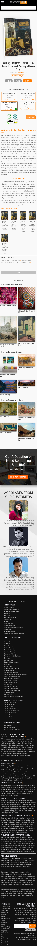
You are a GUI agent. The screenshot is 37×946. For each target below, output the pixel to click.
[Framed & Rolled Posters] (22, 783)
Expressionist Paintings (11, 609)
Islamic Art (5, 260)
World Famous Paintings (11, 668)
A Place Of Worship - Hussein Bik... (26, 344)
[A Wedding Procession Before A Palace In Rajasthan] (26, 409)
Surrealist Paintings (10, 632)
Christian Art (8, 664)
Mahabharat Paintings (11, 672)
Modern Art (7, 619)
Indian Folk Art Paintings (11, 678)
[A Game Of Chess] (8, 408)
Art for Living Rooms (10, 703)
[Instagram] (31, 930)
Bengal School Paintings (11, 662)
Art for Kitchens (9, 707)
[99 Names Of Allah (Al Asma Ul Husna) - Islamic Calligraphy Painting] (26, 298)
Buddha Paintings (9, 644)
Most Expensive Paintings (12, 676)
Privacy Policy (5, 927)
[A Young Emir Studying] (8, 427)
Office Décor (8, 725)
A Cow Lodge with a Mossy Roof (25, 368)
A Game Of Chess (4, 417)
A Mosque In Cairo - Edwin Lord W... (7, 345)
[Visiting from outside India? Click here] (25, 737)
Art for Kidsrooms (10, 709)
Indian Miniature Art (10, 617)
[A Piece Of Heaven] (26, 383)
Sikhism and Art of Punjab (12, 690)
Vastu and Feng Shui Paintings (13, 696)
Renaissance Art (9, 630)
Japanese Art (8, 660)
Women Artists (9, 670)
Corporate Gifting (9, 727)
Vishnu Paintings (9, 648)
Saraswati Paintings (10, 654)
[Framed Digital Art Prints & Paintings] (32, 815)
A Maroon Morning (5, 394)
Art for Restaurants (10, 713)
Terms (3, 921)
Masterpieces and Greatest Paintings (15, 674)
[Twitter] (26, 930)
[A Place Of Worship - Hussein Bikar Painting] (26, 328)
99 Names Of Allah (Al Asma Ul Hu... (8, 306)
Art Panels (7, 640)
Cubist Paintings (9, 607)
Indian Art (7, 615)
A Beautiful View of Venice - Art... (7, 375)
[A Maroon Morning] (8, 386)
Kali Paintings (8, 694)
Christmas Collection (10, 680)
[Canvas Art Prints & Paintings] (26, 798)
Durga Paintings (9, 692)
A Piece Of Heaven (23, 387)
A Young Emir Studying (6, 433)
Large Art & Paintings (10, 686)
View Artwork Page (17, 76)
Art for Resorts (9, 715)
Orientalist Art (26, 260)
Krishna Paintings (9, 642)
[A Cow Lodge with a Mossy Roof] (26, 360)
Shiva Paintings (9, 646)
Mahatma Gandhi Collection (12, 656)
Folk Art (6, 621)
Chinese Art (8, 666)
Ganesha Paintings (10, 650)
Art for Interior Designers (12, 729)
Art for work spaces (10, 719)
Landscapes (15, 260)
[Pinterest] (34, 930)
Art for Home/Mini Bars (11, 711)
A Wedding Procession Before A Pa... (26, 418)
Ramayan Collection (10, 682)
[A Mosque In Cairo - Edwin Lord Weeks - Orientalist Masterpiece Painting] (8, 329)
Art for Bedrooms (9, 705)
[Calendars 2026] (14, 763)
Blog (2, 937)
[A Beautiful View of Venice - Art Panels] (8, 363)
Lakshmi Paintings (10, 652)
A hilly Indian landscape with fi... (26, 439)
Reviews (4, 917)
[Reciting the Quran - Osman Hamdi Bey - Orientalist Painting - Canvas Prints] (18, 36)
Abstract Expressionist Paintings (14, 634)
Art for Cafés (8, 717)
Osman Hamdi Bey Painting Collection (15, 262)
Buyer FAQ (4, 914)
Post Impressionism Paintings (13, 627)
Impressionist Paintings (11, 611)
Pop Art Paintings (9, 625)
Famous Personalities (11, 688)
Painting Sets (8, 684)
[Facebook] (28, 930)
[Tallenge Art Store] (18, 2)
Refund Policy (5, 919)
